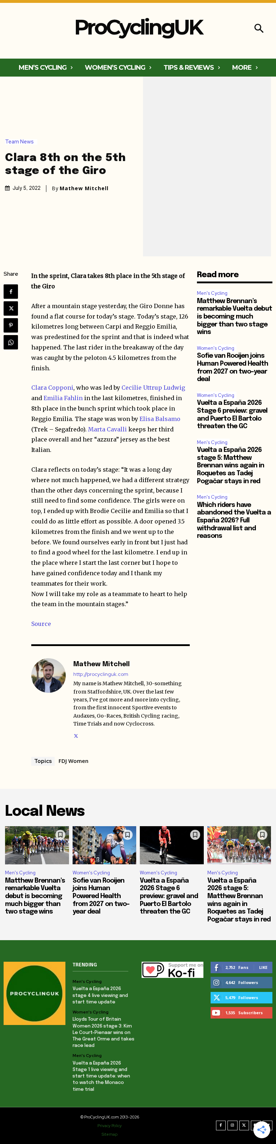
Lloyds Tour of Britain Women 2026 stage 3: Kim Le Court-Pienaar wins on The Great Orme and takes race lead (103, 1032)
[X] (11, 308)
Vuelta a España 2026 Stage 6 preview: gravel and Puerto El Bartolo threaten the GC (169, 896)
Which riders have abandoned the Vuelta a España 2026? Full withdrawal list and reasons (234, 520)
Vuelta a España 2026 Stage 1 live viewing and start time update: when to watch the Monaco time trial (101, 1076)
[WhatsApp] (11, 342)
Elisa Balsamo (159, 418)
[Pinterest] (11, 325)
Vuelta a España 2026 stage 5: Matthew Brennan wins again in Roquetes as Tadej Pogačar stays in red (230, 465)
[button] (259, 29)
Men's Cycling (212, 293)
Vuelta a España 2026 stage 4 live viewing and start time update (100, 995)
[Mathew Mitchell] (48, 699)
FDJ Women (73, 760)
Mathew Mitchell (84, 188)
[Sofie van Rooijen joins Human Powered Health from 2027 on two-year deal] (105, 845)
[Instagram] (232, 1126)
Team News (19, 142)
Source (41, 623)
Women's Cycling (215, 348)
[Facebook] (11, 291)
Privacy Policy (109, 1125)
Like (263, 967)
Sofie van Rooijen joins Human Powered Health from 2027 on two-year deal (101, 896)
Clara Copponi (52, 387)
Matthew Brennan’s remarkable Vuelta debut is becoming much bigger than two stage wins (234, 316)
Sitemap (110, 1134)
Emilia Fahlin (63, 398)
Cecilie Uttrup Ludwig (153, 387)
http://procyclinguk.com (100, 674)
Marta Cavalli (107, 429)
